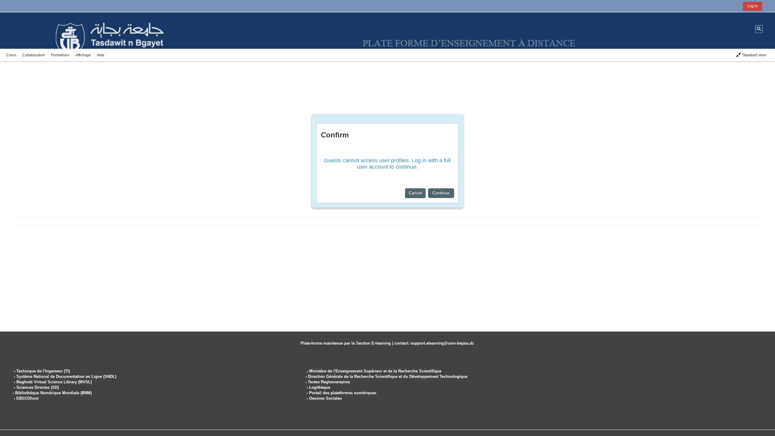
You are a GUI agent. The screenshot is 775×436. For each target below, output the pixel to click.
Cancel (415, 193)
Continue (441, 193)
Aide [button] (100, 55)
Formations (60, 55)
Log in (752, 6)
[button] (759, 29)
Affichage (83, 55)
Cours (11, 55)
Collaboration (33, 55)
